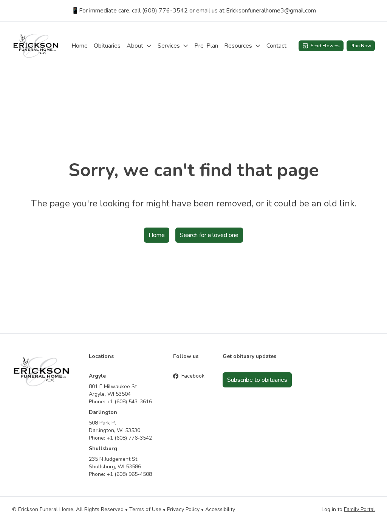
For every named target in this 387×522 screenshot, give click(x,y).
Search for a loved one (209, 235)
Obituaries (107, 46)
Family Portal (359, 509)
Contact (276, 46)
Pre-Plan (206, 46)
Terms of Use (145, 509)
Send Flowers (325, 46)
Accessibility (220, 509)
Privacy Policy (183, 509)
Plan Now (360, 46)
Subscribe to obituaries (257, 380)
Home (79, 46)
